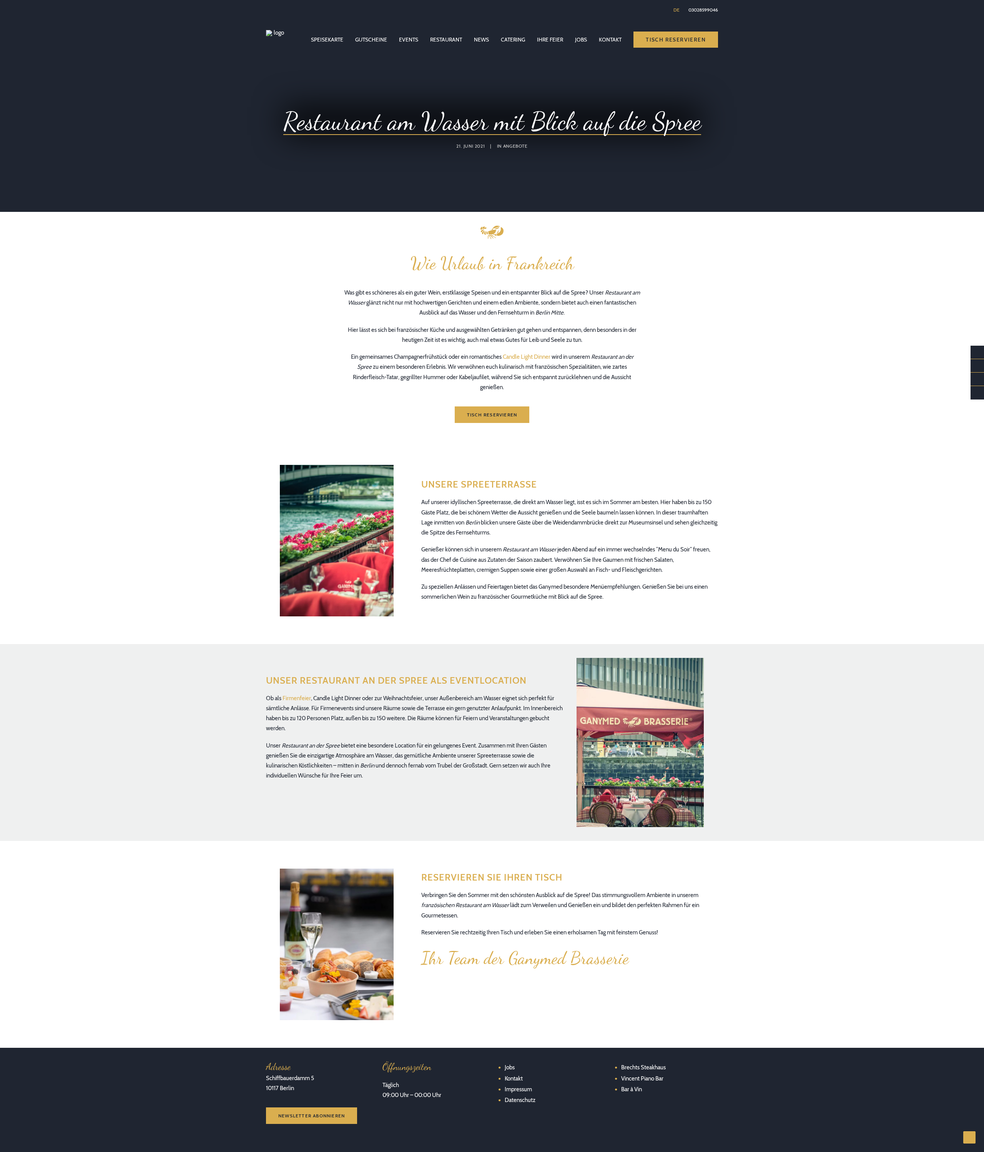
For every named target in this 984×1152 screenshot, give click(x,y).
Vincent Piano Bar (642, 1078)
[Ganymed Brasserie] (275, 39)
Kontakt (610, 39)
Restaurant (446, 39)
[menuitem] (677, 10)
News (481, 39)
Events (408, 39)
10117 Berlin (280, 1088)
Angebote (515, 146)
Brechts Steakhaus (643, 1067)
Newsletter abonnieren (311, 1116)
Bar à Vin (631, 1089)
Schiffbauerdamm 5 (290, 1078)
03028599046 (703, 10)
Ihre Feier (550, 39)
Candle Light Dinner (526, 356)
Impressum (518, 1089)
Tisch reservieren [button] (492, 415)
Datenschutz (520, 1100)
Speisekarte (327, 39)
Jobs (581, 39)
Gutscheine (371, 39)
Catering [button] (513, 39)
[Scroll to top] (969, 1137)
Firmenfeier (297, 698)
